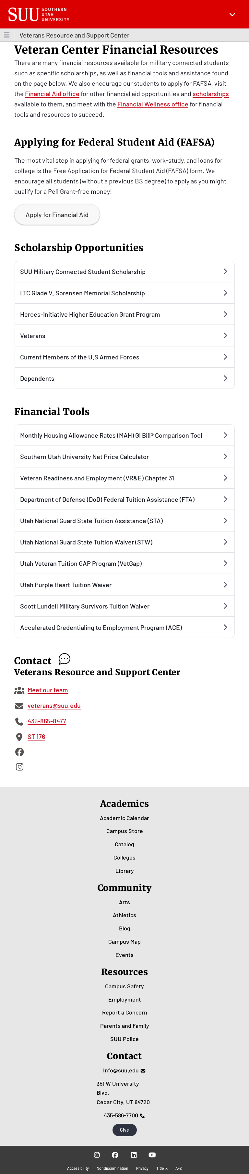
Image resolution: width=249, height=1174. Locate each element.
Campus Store (124, 830)
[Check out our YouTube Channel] (152, 1155)
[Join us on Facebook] (115, 1155)
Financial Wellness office (152, 104)
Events (124, 954)
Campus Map (124, 941)
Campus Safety (124, 986)
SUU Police (124, 1038)
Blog (124, 928)
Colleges (124, 857)
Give (124, 1130)
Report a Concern (124, 1012)
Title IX (162, 1168)
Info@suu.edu (121, 1070)
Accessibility (78, 1168)
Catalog (124, 844)
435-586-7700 (121, 1115)
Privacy (142, 1168)
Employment (124, 999)
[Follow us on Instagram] (97, 1155)
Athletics (124, 914)
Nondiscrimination (112, 1168)
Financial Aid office (52, 93)
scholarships (211, 93)
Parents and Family (124, 1025)
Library (124, 870)
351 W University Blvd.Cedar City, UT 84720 (123, 1093)
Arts (124, 901)
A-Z (178, 1168)
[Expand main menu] (232, 14)
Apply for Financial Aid (57, 214)
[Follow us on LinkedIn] (134, 1155)
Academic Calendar (124, 817)
